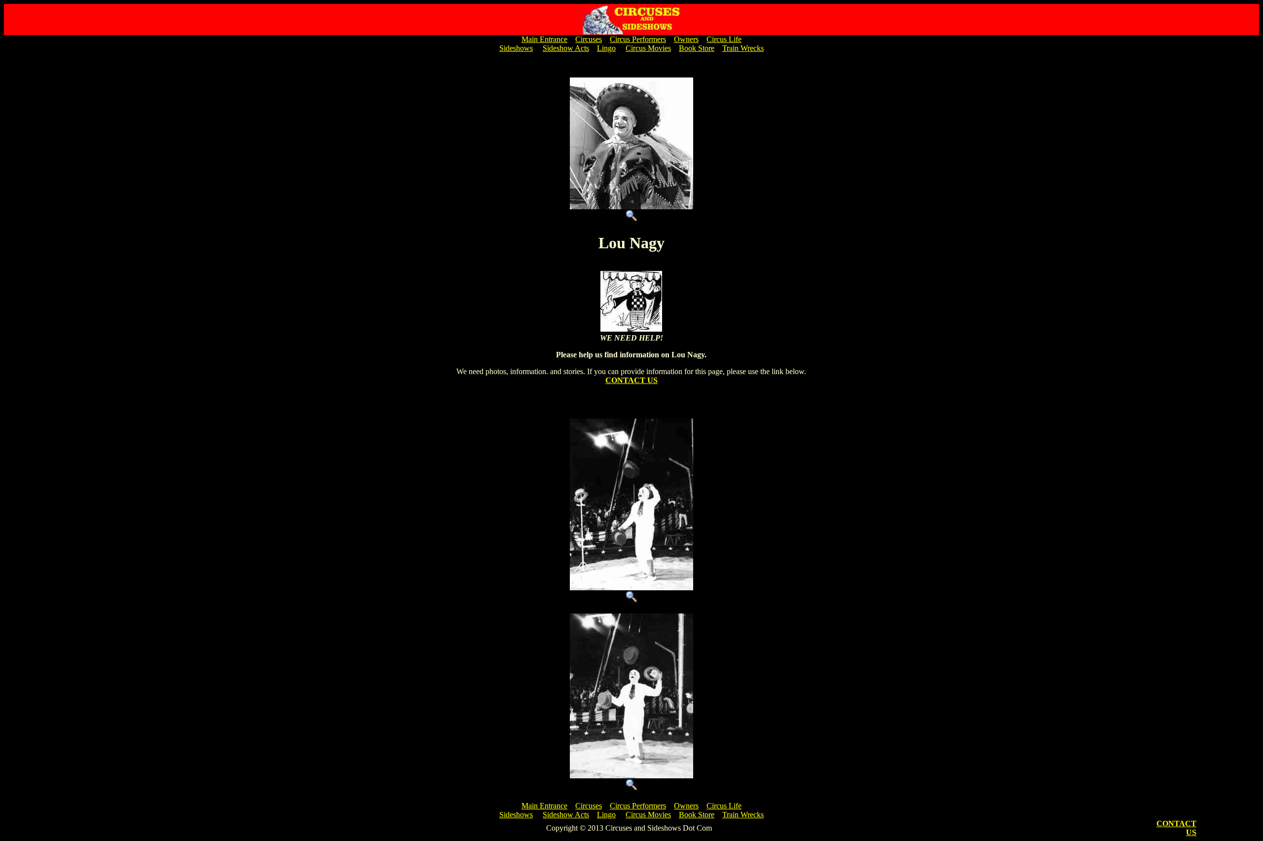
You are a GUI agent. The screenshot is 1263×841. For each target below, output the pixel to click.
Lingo (606, 48)
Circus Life (724, 39)
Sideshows (516, 48)
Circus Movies (648, 48)
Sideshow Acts (566, 48)
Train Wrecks (743, 48)
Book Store (696, 48)
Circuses (588, 39)
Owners (686, 39)
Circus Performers (638, 39)
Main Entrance (544, 39)
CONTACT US (631, 380)
